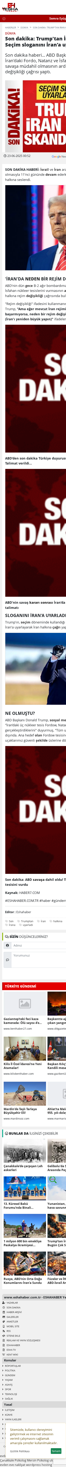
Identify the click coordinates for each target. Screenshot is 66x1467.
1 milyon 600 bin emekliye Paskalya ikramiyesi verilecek (22, 1243)
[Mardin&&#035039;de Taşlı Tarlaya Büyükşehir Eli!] (25, 1094)
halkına (57, 921)
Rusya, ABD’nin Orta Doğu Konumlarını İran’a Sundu (23, 1281)
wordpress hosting (39, 1465)
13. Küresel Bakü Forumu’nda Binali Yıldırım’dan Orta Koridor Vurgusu (22, 1206)
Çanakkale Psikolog (13, 1460)
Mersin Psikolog (38, 1460)
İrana (12, 925)
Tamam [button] (56, 1451)
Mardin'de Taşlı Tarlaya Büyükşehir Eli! (20, 1111)
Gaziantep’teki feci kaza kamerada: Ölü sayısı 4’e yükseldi (21, 1021)
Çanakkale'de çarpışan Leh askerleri (23, 1168)
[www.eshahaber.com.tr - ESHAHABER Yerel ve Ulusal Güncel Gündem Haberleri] (10, 7)
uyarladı (28, 925)
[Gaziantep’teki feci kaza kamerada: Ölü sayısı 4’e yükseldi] (25, 1004)
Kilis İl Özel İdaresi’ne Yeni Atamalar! (23, 1066)
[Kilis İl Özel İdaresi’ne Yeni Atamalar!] (25, 1049)
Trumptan (27, 921)
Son (11, 921)
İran (43, 921)
